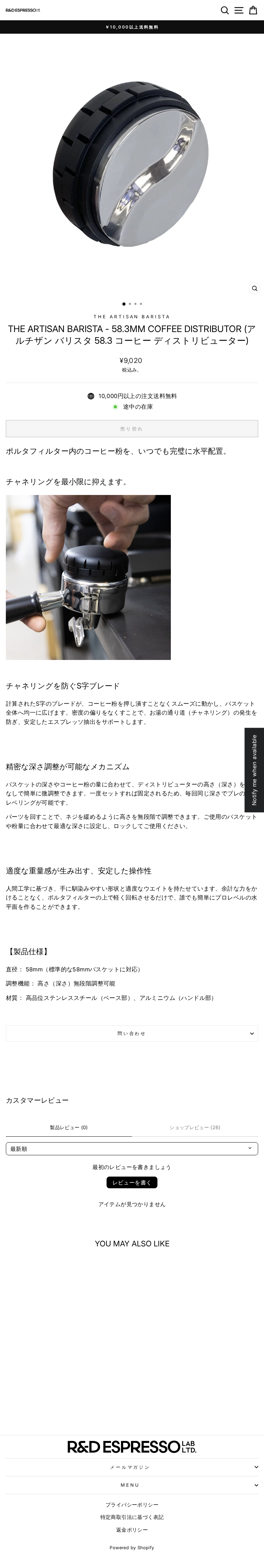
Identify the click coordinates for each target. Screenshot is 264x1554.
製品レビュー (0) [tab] (69, 1127)
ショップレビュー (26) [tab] (195, 1127)
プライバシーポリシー (132, 1504)
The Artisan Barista (132, 316)
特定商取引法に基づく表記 (132, 1517)
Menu (130, 1485)
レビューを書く (132, 1182)
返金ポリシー (132, 1530)
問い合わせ (132, 1033)
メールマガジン (130, 1467)
